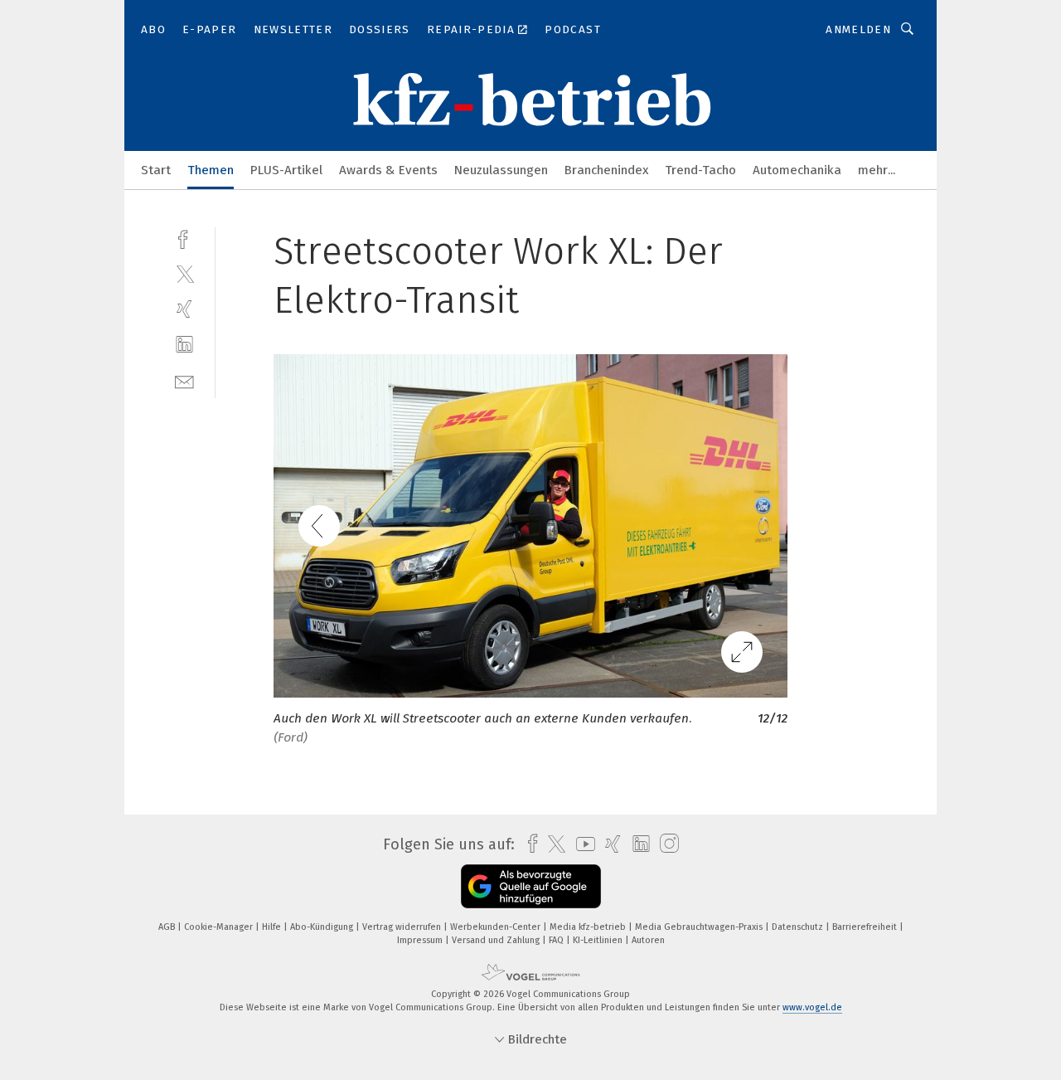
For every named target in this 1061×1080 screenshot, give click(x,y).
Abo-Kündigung (323, 927)
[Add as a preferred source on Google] (531, 886)
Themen (210, 170)
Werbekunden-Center (496, 927)
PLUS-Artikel (286, 170)
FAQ (557, 940)
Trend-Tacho (700, 170)
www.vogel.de (812, 1007)
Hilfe (272, 927)
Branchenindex (606, 170)
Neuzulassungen (501, 170)
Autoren (648, 940)
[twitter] (184, 273)
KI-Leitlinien (599, 940)
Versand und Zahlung (497, 940)
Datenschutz (799, 927)
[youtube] (581, 844)
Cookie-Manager (219, 927)
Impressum (421, 940)
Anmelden (858, 29)
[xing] (184, 309)
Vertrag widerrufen (402, 927)
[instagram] (665, 844)
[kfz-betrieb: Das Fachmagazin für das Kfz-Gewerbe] (156, 169)
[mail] (184, 380)
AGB (167, 927)
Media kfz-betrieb (589, 927)
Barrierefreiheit (865, 927)
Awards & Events (388, 170)
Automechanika (797, 170)
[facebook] (184, 237)
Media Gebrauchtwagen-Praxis (700, 927)
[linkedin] (184, 344)
